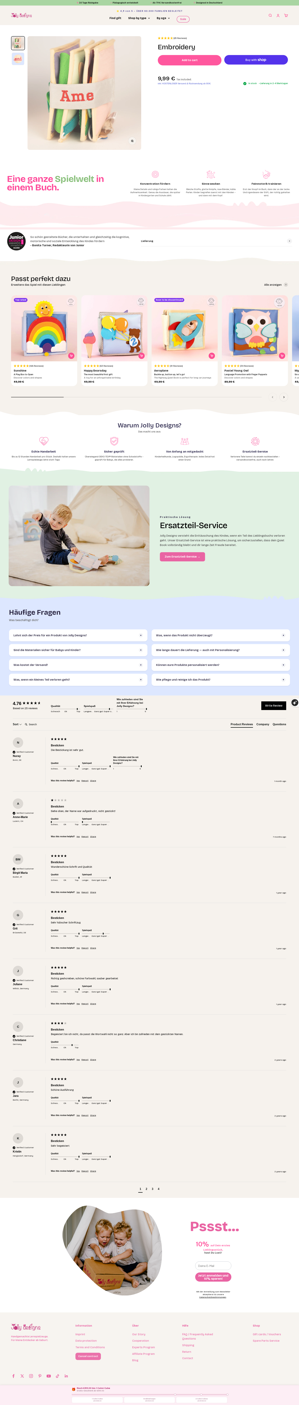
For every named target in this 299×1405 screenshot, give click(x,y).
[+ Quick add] (71, 356)
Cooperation (140, 1340)
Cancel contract (88, 1356)
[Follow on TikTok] (57, 1376)
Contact (187, 1358)
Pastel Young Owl (236, 370)
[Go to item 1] (18, 43)
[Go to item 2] (18, 59)
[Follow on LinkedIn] (66, 1376)
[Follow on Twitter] (22, 1376)
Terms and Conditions (90, 1347)
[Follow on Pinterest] (40, 1376)
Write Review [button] (273, 705)
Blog (135, 1360)
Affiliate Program (143, 1354)
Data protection (86, 1340)
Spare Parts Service (266, 1340)
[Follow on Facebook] (13, 1376)
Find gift (115, 18)
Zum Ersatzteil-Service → (182, 556)
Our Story (138, 1334)
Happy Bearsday (95, 370)
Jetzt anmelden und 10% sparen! (213, 1277)
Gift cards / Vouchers (267, 1334)
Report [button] (84, 780)
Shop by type (137, 18)
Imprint (80, 1334)
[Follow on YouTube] (48, 1376)
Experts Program (143, 1347)
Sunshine (20, 370)
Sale (183, 19)
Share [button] (93, 780)
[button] (172, 38)
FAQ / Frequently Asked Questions (197, 1336)
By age (161, 18)
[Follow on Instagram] (31, 1376)
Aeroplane (161, 370)
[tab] (242, 725)
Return (186, 1351)
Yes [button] (78, 780)
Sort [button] (16, 724)
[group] (31, 703)
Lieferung (147, 241)
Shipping (188, 1345)
